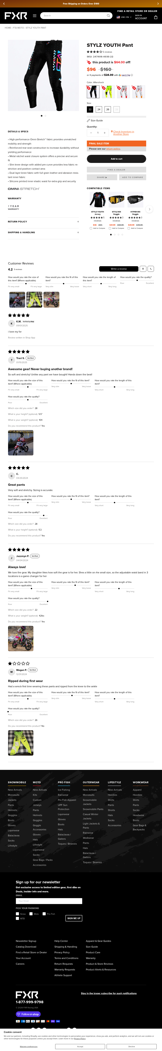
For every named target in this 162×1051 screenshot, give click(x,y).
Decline (131, 1046)
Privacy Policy (80, 1038)
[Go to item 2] (34, 300)
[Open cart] (155, 17)
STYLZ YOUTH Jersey (97, 213)
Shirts (111, 800)
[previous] (4, 3)
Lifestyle (12, 845)
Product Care (93, 952)
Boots (11, 820)
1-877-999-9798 (30, 1002)
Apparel (137, 790)
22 (90, 109)
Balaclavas (13, 835)
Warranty (91, 958)
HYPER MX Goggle (135, 213)
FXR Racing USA (30, 1007)
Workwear (88, 838)
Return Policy (17, 221)
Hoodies (112, 795)
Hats (35, 839)
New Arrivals (15, 790)
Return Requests (63, 964)
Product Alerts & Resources (101, 969)
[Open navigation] (34, 15)
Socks (11, 840)
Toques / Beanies (67, 844)
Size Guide (92, 947)
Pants (11, 805)
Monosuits (13, 795)
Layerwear (13, 830)
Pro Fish (64, 782)
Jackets (12, 800)
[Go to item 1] (17, 300)
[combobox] (74, 15)
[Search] (108, 15)
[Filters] (143, 269)
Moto (37, 782)
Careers (20, 964)
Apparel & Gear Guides (98, 941)
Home (8, 28)
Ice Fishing (64, 790)
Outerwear (91, 782)
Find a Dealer (116, 169)
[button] (95, 52)
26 (107, 109)
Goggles (12, 815)
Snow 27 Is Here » (102, 3)
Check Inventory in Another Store (123, 133)
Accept (80, 1046)
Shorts (111, 810)
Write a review (119, 269)
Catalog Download (26, 947)
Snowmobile (17, 782)
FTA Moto (18, 28)
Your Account (23, 958)
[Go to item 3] (51, 300)
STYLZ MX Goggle (116, 213)
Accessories (39, 865)
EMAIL (19, 895)
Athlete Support (63, 975)
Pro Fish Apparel (67, 800)
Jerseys (37, 805)
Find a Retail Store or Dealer (31, 952)
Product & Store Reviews (99, 964)
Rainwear (63, 795)
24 (98, 109)
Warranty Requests (64, 969)
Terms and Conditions (66, 958)
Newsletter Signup (26, 941)
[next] (157, 3)
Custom (37, 800)
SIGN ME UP (73, 918)
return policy (113, 149)
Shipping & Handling (21, 232)
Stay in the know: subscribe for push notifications (109, 993)
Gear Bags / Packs (43, 860)
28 (116, 109)
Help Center (61, 941)
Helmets (12, 810)
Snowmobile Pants (93, 809)
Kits (35, 795)
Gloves (12, 825)
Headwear (138, 815)
